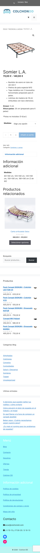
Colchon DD (8, 475)
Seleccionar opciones (20, 242)
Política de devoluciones (13, 500)
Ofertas (6, 464)
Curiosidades (8, 366)
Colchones (7, 359)
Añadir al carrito (27, 135)
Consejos (7, 363)
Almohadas (7, 356)
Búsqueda (7, 256)
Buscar (31, 260)
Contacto (21, 2)
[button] (33, 35)
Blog (26, 2)
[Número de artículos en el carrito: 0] (14, 3)
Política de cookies (10, 489)
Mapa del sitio (9, 512)
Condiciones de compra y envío (16, 506)
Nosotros (7, 458)
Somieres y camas (15, 29)
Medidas (7, 123)
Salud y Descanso (10, 370)
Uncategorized (9, 380)
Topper (6, 377)
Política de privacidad (12, 494)
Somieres (7, 373)
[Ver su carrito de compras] (28, 17)
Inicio (5, 29)
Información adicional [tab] (14, 154)
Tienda (6, 470)
